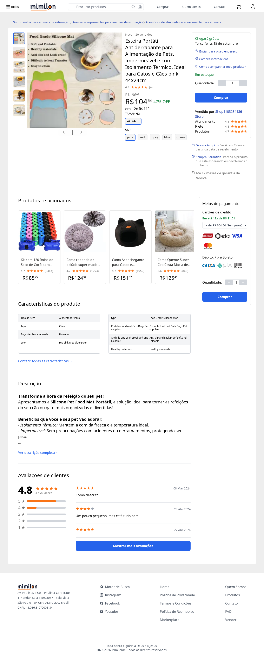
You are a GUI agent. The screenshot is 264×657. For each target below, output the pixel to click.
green (181, 137)
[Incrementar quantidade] (243, 83)
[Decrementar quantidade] (222, 83)
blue (167, 137)
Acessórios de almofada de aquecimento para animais (183, 22)
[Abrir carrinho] (239, 6)
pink (130, 137)
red (142, 137)
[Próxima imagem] (80, 132)
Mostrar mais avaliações (133, 546)
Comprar (221, 97)
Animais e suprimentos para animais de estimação (107, 22)
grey (155, 137)
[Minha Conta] (253, 7)
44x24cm (133, 121)
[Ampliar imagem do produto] (19, 38)
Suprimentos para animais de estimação (41, 22)
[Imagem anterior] (65, 132)
